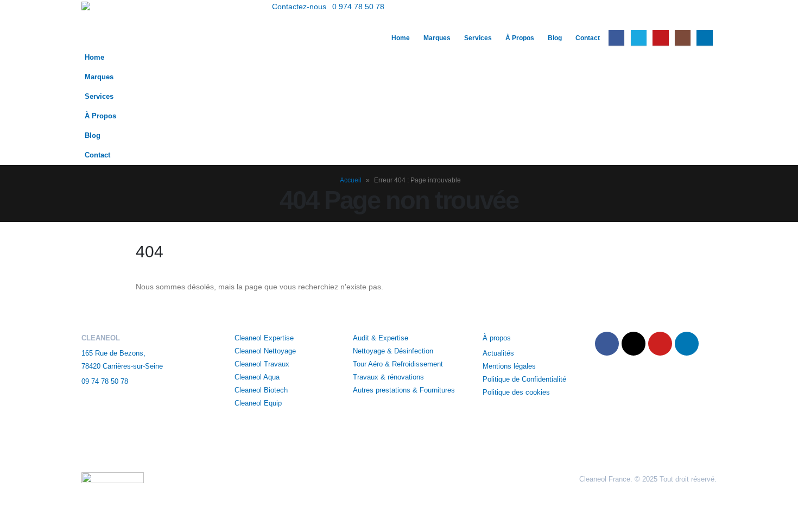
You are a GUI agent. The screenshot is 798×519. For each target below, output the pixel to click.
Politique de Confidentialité (524, 379)
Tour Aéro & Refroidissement (398, 364)
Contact (587, 38)
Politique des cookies (516, 392)
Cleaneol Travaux (262, 364)
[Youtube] (660, 38)
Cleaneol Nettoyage (265, 351)
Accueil (351, 180)
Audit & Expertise (380, 338)
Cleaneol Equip (258, 403)
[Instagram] (683, 38)
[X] (639, 38)
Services (478, 38)
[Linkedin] (687, 344)
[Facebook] (616, 38)
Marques (437, 38)
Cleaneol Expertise (264, 338)
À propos (498, 338)
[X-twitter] (633, 344)
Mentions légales (509, 366)
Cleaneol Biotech (261, 390)
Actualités (499, 353)
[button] (708, 21)
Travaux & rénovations (388, 377)
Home (400, 38)
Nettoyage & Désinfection (393, 351)
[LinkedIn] (704, 38)
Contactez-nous (299, 6)
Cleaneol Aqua (257, 377)
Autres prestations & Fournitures (404, 390)
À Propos (519, 38)
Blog (555, 38)
